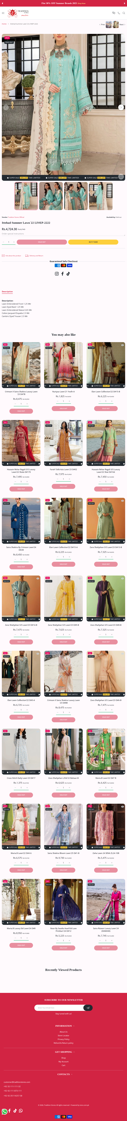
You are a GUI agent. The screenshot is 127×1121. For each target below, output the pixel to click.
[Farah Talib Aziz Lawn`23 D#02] (63, 443)
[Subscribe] (88, 1008)
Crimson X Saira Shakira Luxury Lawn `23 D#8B (63, 701)
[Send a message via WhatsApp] (4, 1111)
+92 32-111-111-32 (12, 1086)
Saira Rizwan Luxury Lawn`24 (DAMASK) (106, 929)
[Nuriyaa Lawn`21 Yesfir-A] (63, 365)
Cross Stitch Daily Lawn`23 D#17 (21, 778)
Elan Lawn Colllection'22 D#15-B (106, 391)
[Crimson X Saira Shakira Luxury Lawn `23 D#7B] (21, 365)
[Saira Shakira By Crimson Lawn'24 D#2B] (21, 521)
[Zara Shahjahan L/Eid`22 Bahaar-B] (63, 752)
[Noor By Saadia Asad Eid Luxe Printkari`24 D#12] (63, 902)
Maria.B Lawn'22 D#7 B (105, 778)
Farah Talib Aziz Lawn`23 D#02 (63, 469)
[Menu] (3, 13)
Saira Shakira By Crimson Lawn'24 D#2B (21, 548)
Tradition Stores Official (16, 217)
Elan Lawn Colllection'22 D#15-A (63, 547)
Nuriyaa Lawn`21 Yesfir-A (63, 391)
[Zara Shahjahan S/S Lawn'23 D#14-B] (21, 598)
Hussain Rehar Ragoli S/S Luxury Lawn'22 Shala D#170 (21, 470)
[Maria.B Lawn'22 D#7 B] (106, 752)
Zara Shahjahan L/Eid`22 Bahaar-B (63, 778)
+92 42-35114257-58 (13, 1095)
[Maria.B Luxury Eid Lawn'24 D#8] (21, 902)
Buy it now (93, 242)
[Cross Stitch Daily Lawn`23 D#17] (21, 752)
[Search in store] (123, 13)
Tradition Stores (50, 1105)
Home (4, 24)
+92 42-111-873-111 (13, 1090)
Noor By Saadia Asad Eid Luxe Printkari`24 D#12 (63, 929)
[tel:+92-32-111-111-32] (118, 13)
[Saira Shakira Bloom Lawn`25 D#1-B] (63, 827)
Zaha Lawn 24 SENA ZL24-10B (106, 853)
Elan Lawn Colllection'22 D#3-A (21, 700)
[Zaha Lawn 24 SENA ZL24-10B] (106, 827)
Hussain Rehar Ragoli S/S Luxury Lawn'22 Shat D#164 (106, 470)
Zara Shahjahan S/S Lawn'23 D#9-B (63, 625)
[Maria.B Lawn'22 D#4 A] (21, 827)
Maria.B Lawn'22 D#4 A (21, 853)
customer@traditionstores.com (17, 1082)
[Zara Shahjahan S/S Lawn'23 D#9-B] (63, 598)
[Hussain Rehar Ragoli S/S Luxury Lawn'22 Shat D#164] (106, 443)
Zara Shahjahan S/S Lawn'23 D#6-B (105, 700)
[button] (2, 3)
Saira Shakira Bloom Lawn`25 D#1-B (63, 853)
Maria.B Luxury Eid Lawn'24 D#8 (21, 928)
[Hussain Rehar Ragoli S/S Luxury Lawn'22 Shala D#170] (21, 443)
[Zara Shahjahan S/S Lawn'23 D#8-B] (106, 598)
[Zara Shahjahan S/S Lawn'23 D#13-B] (106, 521)
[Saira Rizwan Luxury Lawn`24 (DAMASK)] (106, 902)
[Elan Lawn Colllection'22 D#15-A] (63, 521)
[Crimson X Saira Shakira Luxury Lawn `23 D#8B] (63, 674)
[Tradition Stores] (18, 13)
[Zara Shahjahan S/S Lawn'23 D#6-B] (106, 674)
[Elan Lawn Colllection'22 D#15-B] (106, 365)
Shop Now (80, 3)
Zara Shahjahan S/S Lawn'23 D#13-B (106, 547)
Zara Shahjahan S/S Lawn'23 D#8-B (105, 625)
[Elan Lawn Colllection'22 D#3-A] (21, 674)
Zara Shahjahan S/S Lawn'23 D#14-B (21, 625)
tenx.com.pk (84, 1105)
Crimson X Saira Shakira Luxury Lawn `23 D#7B (21, 393)
